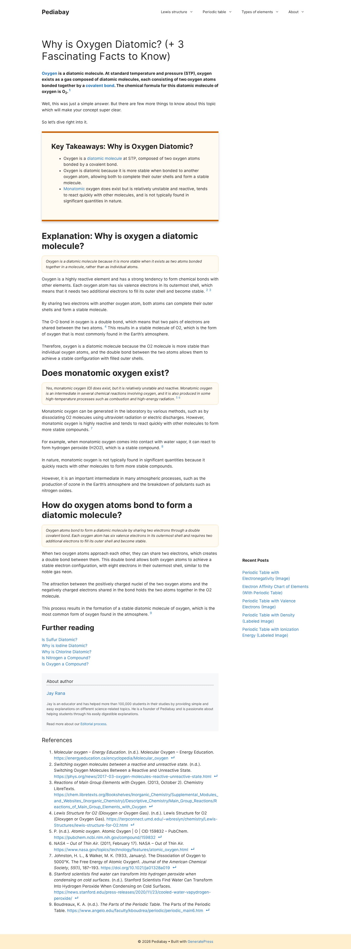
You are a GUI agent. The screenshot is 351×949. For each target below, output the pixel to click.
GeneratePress (200, 941)
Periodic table (214, 12)
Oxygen (49, 73)
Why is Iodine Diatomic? (64, 645)
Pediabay (55, 12)
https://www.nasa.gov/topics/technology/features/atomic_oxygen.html (121, 849)
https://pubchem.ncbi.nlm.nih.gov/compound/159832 (104, 837)
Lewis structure (174, 12)
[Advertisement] (278, 68)
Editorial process (93, 724)
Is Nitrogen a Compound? (66, 657)
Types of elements (257, 12)
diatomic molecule (104, 158)
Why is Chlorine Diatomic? (66, 651)
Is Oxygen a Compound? (65, 664)
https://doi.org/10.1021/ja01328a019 (135, 867)
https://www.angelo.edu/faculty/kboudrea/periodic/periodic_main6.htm (135, 910)
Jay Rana (56, 693)
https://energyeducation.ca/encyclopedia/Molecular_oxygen (111, 758)
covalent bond (100, 85)
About (293, 12)
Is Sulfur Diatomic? (59, 639)
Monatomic (74, 188)
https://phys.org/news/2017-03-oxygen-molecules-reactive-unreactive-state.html (132, 776)
